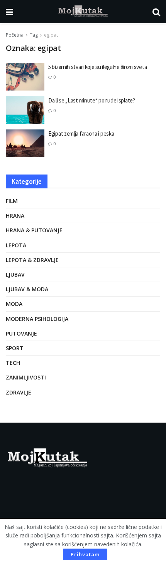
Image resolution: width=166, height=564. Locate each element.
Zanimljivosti (26, 377)
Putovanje (21, 333)
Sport (15, 348)
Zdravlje (18, 392)
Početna (15, 35)
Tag (34, 35)
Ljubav (15, 274)
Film (12, 201)
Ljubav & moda (27, 289)
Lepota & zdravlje (32, 260)
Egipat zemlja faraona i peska (81, 133)
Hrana (15, 215)
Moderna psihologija (37, 318)
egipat (51, 35)
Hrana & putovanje (34, 230)
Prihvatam (85, 554)
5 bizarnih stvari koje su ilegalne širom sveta (97, 66)
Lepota (16, 245)
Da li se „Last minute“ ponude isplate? (91, 100)
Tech (13, 362)
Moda (14, 303)
